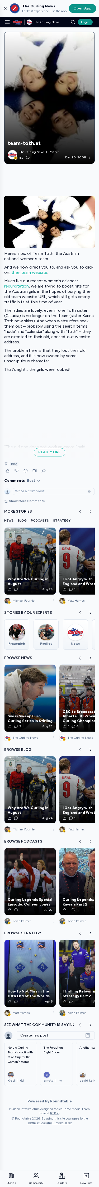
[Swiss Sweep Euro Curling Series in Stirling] (30, 698)
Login (85, 22)
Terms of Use (37, 1123)
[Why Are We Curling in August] (30, 561)
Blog (14, 464)
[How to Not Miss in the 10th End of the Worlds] (30, 973)
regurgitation (16, 286)
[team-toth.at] (49, 98)
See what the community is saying (40, 1025)
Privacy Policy (62, 1123)
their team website (29, 272)
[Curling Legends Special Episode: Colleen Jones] (30, 881)
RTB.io (54, 1113)
